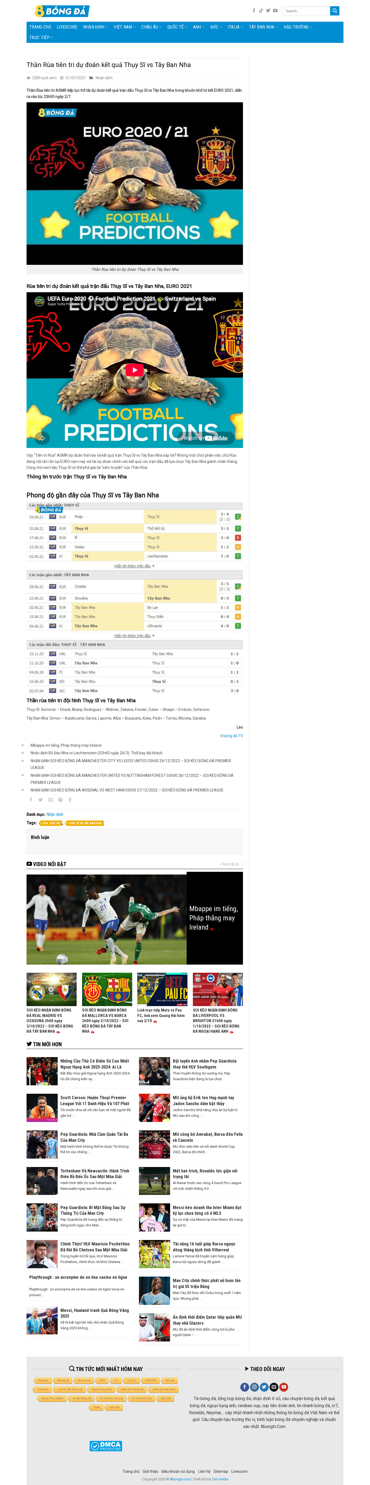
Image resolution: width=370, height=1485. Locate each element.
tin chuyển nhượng (111, 1398)
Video (96, 1407)
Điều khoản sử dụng (178, 1471)
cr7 (116, 1380)
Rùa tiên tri (51, 823)
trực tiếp (166, 1398)
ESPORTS (151, 1380)
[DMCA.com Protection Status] (106, 1446)
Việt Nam (123, 27)
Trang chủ (40, 27)
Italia (234, 27)
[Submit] (334, 10)
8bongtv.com (180, 1479)
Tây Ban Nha (261, 27)
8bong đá (63, 1380)
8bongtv (43, 1380)
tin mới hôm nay (142, 1398)
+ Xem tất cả (229, 864)
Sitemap (220, 1471)
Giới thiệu (150, 1471)
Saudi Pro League (52, 1398)
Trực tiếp (39, 37)
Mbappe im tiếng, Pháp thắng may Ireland (66, 745)
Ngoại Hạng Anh (102, 1389)
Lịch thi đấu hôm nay (70, 1389)
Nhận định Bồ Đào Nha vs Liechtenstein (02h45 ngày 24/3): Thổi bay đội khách (97, 753)
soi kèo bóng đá (81, 1398)
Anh (197, 27)
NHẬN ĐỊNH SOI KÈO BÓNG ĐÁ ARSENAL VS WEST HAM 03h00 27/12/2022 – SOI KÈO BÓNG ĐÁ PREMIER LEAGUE (127, 790)
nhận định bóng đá (132, 1389)
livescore (67, 27)
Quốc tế (175, 27)
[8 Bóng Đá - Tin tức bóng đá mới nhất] (63, 11)
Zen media (220, 1479)
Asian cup (84, 1380)
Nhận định (94, 27)
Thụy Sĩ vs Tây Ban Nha (85, 823)
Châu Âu (149, 27)
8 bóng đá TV (231, 736)
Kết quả (169, 1380)
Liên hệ (204, 1471)
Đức (214, 27)
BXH (102, 1380)
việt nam (114, 1407)
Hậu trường (296, 27)
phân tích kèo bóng (164, 1389)
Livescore (239, 1471)
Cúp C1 (132, 1380)
